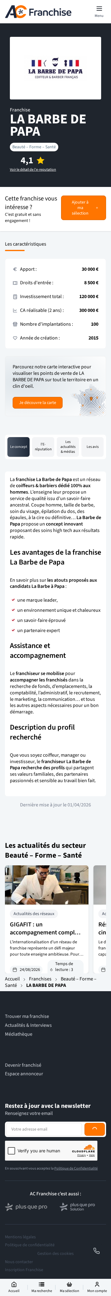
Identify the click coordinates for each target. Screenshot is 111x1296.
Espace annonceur (24, 1074)
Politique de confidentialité (30, 1245)
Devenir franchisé (23, 1065)
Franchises (40, 979)
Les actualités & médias (68, 446)
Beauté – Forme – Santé (34, 147)
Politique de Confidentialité (76, 1168)
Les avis (93, 446)
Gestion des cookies (55, 1254)
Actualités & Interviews (28, 1025)
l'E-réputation (43, 447)
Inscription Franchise (24, 1270)
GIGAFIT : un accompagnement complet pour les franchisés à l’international (45, 936)
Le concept (18, 446)
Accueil (12, 979)
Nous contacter (19, 1262)
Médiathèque (18, 1034)
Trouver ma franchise (27, 1016)
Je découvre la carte (37, 403)
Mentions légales (20, 1237)
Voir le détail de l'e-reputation (33, 169)
